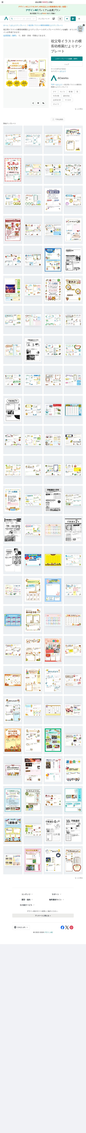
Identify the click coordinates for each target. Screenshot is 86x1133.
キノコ (62, 92)
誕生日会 (66, 96)
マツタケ (68, 100)
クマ (54, 92)
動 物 (70, 92)
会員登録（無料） (10, 35)
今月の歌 (56, 96)
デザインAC (48, 932)
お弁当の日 (57, 100)
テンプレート (43, 19)
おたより (63, 71)
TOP (53, 84)
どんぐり (56, 104)
